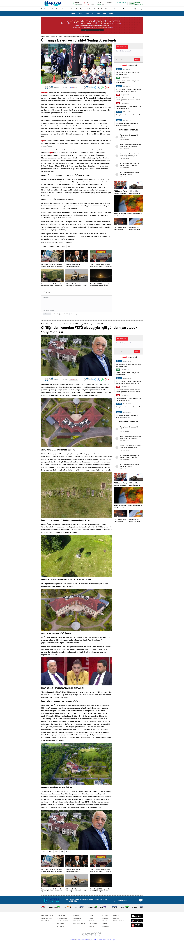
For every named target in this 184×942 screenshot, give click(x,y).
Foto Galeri (98, 9)
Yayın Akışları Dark (62, 918)
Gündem (64, 9)
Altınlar (91, 915)
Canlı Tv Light (45, 921)
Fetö (50, 851)
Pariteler (113, 907)
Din (92, 13)
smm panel (60, 926)
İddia (62, 851)
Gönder (47, 314)
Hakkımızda (72, 939)
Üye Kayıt (116, 918)
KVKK (96, 939)
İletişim (78, 939)
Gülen (56, 851)
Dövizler (91, 918)
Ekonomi (74, 9)
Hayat (104, 13)
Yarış (63, 246)
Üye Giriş (116, 915)
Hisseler (103, 907)
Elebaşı (44, 851)
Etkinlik (51, 246)
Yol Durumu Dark (46, 918)
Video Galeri (105, 918)
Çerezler (92, 939)
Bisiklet (44, 246)
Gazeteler (126, 9)
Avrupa (80, 13)
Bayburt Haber (45, 36)
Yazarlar (117, 9)
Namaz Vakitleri (54, 907)
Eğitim (98, 13)
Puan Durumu (92, 907)
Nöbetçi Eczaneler (62, 921)
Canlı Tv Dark (61, 915)
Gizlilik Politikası (84, 939)
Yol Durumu (125, 907)
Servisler (55, 9)
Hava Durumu (79, 907)
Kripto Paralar (137, 907)
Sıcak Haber (105, 926)
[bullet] (67, 314)
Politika (111, 13)
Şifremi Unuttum (118, 921)
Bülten (87, 13)
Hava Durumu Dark (47, 915)
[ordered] (64, 314)
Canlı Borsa (76, 915)
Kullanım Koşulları (104, 939)
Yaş (69, 246)
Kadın (89, 9)
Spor (81, 9)
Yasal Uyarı (112, 939)
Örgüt (67, 851)
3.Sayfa (73, 13)
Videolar (108, 9)
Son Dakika (44, 9)
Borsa (43, 907)
